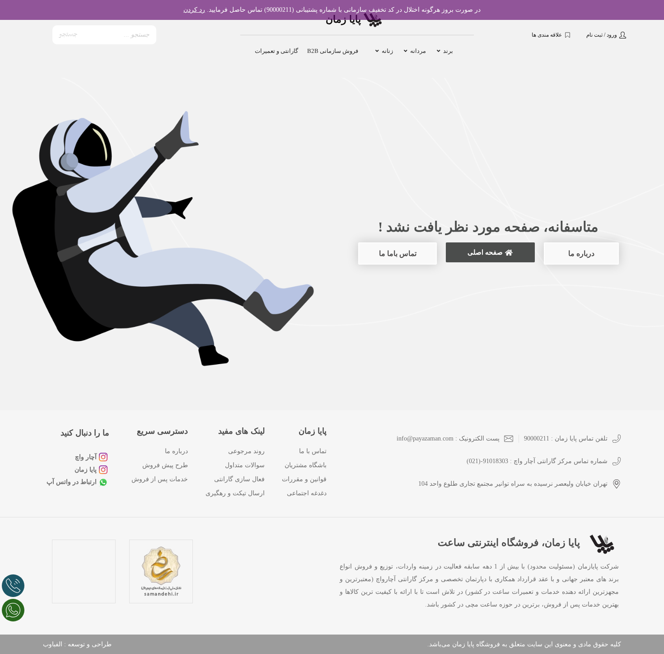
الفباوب (52, 644)
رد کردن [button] (194, 9)
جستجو (68, 34)
